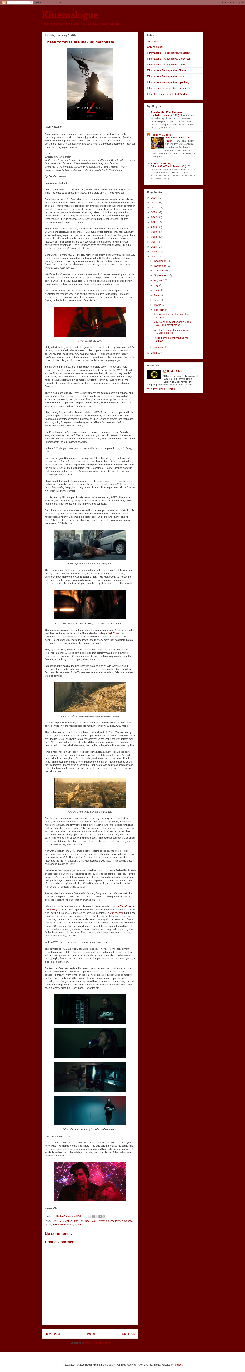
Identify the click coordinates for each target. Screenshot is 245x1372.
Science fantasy (114, 1221)
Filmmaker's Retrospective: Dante (166, 64)
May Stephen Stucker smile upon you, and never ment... (172, 323)
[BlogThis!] (93, 1216)
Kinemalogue (70, 14)
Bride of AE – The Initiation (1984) (169, 166)
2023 (154, 212)
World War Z (66, 1224)
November (160, 265)
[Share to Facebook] (100, 1216)
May (157, 295)
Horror (87, 1221)
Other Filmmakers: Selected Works (167, 94)
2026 (154, 197)
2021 (154, 222)
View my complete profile (161, 388)
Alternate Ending (161, 163)
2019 (154, 231)
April (157, 299)
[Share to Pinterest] (103, 1216)
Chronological (155, 46)
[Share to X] (97, 1216)
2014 (154, 256)
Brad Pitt (78, 1221)
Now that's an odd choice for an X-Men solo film (171, 331)
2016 (154, 246)
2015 (154, 251)
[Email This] (90, 1216)
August (158, 280)
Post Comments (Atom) (97, 1343)
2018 (154, 237)
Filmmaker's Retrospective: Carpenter (168, 58)
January (159, 346)
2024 (154, 207)
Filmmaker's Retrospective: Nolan (166, 76)
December (160, 260)
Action (68, 1221)
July (156, 285)
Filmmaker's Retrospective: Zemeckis (168, 88)
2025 (154, 202)
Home (91, 1333)
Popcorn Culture (161, 134)
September (160, 275)
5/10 (62, 1221)
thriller (56, 1224)
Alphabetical (154, 40)
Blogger (178, 1364)
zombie (78, 1224)
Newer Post (52, 1333)
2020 (154, 227)
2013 (55, 1221)
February (159, 309)
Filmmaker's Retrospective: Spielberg (168, 82)
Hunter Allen (174, 371)
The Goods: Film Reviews (166, 112)
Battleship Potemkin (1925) (165, 115)
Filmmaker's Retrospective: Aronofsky (168, 52)
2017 (154, 241)
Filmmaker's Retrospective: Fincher (167, 70)
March (158, 304)
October (159, 270)
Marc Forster (98, 1221)
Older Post (129, 1333)
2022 (154, 217)
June (157, 290)
